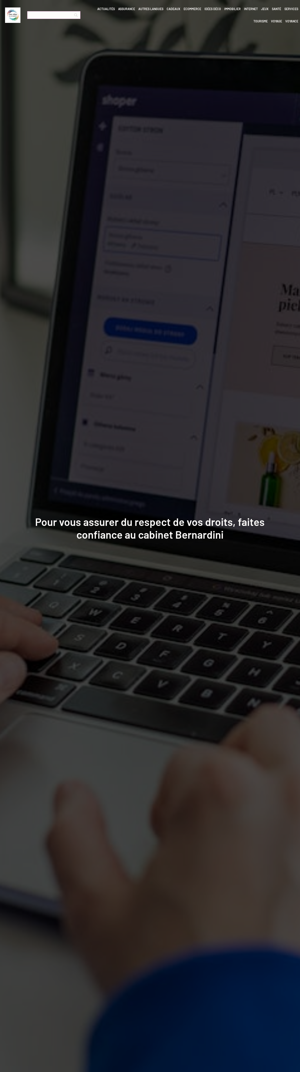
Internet (251, 9)
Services (291, 9)
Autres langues (150, 9)
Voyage (276, 21)
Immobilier (232, 9)
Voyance (291, 21)
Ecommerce (192, 9)
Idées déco (212, 9)
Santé (276, 9)
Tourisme (260, 21)
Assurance (126, 9)
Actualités (106, 9)
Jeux (265, 9)
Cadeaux (173, 9)
